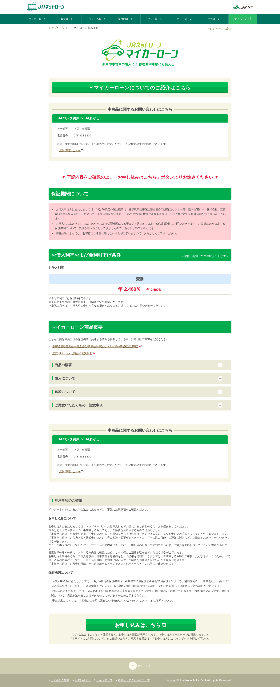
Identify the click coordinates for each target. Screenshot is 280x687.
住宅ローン (214, 19)
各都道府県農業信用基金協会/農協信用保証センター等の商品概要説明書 (95, 346)
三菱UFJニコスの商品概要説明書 (72, 353)
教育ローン (67, 19)
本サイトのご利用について (134, 680)
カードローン (184, 19)
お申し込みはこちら (138, 625)
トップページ (57, 27)
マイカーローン (37, 19)
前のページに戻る (220, 28)
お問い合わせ (83, 680)
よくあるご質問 (60, 680)
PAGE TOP (144, 665)
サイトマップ (104, 680)
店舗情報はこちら (70, 150)
